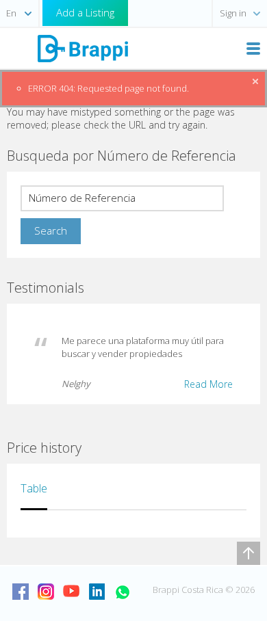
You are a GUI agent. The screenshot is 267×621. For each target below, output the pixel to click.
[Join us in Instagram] (46, 591)
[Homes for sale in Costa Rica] (82, 47)
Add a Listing (85, 12)
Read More (208, 384)
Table (34, 488)
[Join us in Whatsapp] (122, 591)
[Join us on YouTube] (71, 591)
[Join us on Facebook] (20, 591)
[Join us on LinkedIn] (96, 591)
